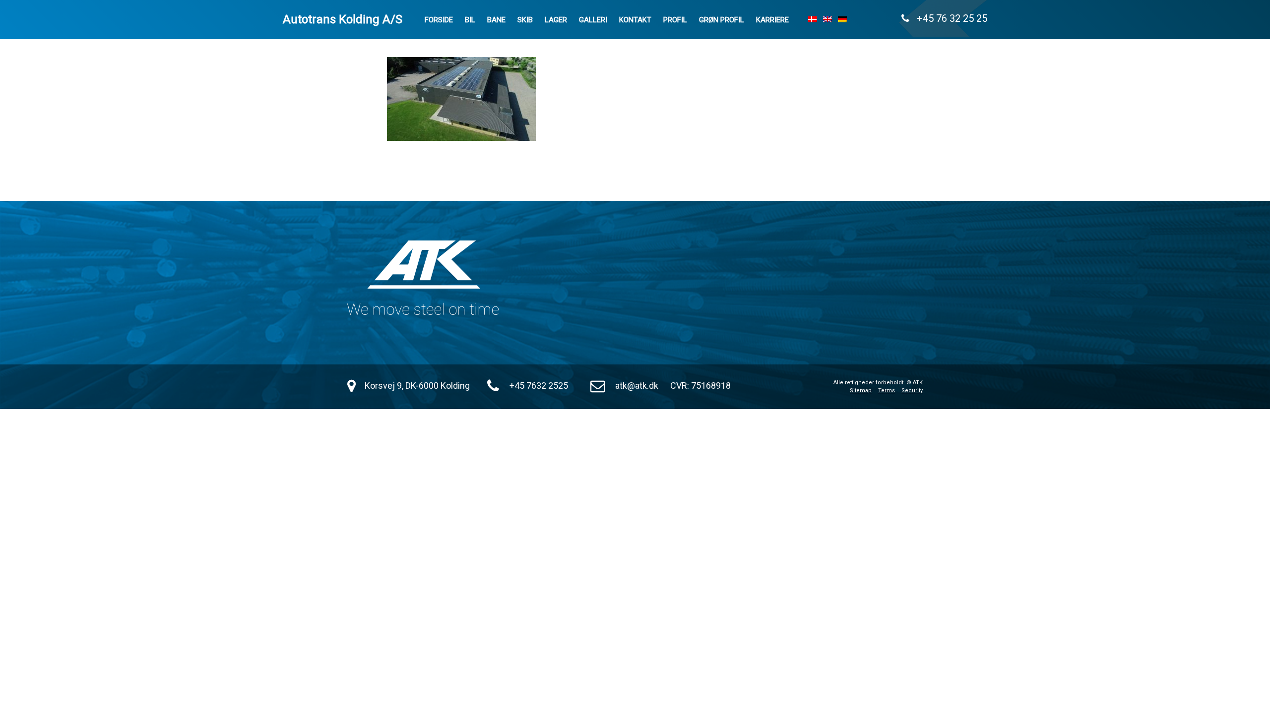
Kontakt (635, 19)
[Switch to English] (827, 19)
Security (912, 390)
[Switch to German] (842, 19)
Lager (556, 19)
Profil (675, 19)
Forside (439, 19)
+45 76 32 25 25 (948, 18)
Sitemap (861, 390)
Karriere (772, 19)
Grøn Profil (721, 19)
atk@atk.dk (636, 385)
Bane (496, 19)
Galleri (593, 19)
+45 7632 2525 (538, 385)
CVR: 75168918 (700, 385)
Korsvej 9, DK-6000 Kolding (417, 385)
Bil (470, 19)
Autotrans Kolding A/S (342, 19)
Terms (886, 390)
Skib (525, 19)
